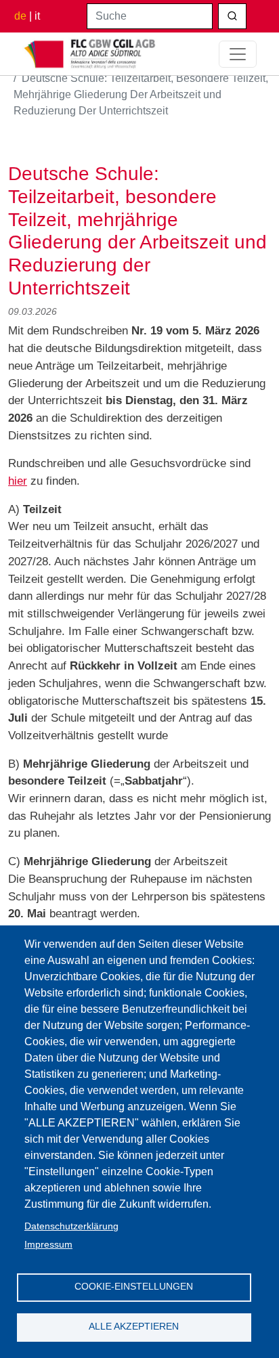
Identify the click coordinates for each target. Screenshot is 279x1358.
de (20, 16)
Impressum (48, 1245)
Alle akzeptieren (134, 1326)
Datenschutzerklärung (71, 1226)
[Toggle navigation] (238, 54)
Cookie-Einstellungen (133, 1287)
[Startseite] (90, 53)
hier (17, 480)
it (37, 16)
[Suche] (232, 16)
